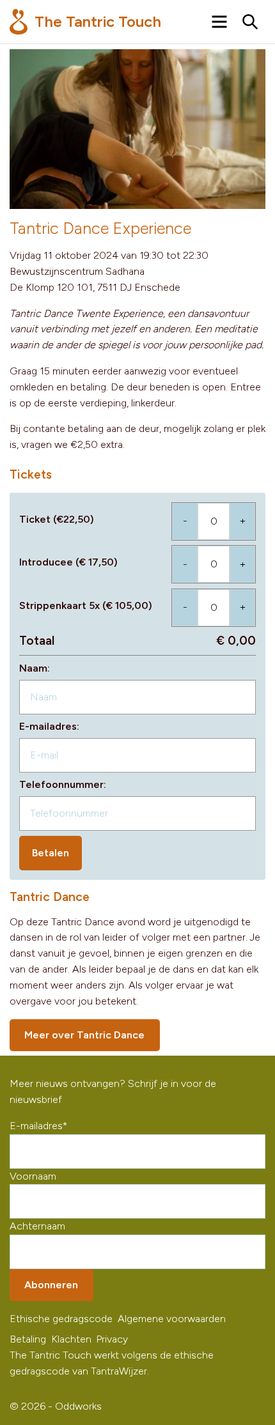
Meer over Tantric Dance (84, 1035)
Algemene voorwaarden (172, 1319)
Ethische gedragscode (61, 1319)
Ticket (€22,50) (56, 519)
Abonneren (51, 1285)
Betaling (28, 1339)
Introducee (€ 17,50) (68, 562)
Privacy (112, 1339)
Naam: (34, 668)
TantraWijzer (119, 1371)
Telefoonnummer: (62, 784)
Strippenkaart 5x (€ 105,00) (85, 605)
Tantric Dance (50, 897)
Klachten (71, 1339)
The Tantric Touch (96, 21)
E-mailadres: (49, 726)
